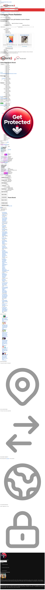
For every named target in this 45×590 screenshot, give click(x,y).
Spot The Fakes (4, 191)
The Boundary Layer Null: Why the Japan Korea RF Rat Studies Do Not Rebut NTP (5, 296)
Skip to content (9, 1)
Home (1, 11)
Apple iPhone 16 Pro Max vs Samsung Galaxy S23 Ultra (5, 318)
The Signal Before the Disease (4, 280)
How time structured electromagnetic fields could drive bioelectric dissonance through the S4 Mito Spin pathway (5, 254)
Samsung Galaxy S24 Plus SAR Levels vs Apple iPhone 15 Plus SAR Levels (5, 334)
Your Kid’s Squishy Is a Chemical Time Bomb (4, 247)
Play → (6, 154)
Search (16, 7)
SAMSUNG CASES (4, 205)
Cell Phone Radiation (6, 11)
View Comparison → (4, 321)
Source (1, 72)
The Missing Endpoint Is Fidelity (4, 226)
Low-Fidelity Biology (4, 238)
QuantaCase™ (4, 188)
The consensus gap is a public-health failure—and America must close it (4, 219)
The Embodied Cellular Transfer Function (5, 301)
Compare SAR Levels (5, 567)
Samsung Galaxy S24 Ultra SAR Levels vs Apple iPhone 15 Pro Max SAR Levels (5, 342)
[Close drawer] (0, 3)
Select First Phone (8, 25)
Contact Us (4, 185)
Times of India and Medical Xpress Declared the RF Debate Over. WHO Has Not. (5, 309)
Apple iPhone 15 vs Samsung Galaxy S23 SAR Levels (5, 349)
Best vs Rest (4, 194)
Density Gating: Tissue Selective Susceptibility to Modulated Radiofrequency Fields (4, 233)
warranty (7, 458)
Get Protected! (9, 46)
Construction (4, 197)
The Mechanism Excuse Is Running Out (4, 304)
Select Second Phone (25, 25)
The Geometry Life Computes (4, 213)
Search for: (2, 7)
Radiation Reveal (4, 177)
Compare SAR (4, 180)
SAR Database (4, 182)
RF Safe (1, 96)
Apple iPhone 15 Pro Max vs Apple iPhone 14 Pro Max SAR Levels (5, 356)
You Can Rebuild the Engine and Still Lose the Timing (5, 284)
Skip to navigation (3, 1)
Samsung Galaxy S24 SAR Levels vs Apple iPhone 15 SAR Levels (5, 326)
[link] (4, 153)
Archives (5, 207)
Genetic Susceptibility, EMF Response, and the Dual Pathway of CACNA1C (4, 275)
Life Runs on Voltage (4, 215)
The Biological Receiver (4, 229)
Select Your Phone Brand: (8, 197)
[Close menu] (0, 0)
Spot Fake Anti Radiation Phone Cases (11, 9)
